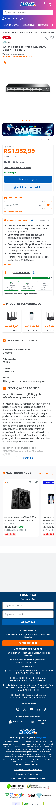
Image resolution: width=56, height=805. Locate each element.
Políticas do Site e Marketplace (28, 769)
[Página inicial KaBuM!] (28, 4)
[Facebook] (11, 709)
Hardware (43, 24)
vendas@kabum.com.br (28, 662)
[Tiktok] (45, 709)
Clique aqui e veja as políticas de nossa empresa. (33, 763)
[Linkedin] (38, 709)
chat (29, 659)
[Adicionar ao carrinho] (36, 482)
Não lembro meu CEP (13, 212)
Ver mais (7, 264)
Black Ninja (29, 24)
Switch (38, 32)
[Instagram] (18, 709)
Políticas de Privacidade (28, 774)
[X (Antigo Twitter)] (24, 709)
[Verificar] (15, 786)
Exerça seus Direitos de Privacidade (28, 778)
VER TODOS (45, 473)
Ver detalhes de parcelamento (17, 168)
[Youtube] (31, 709)
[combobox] (28, 12)
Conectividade (25, 32)
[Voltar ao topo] (28, 731)
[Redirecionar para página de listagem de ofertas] (28, 129)
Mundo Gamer (11, 24)
